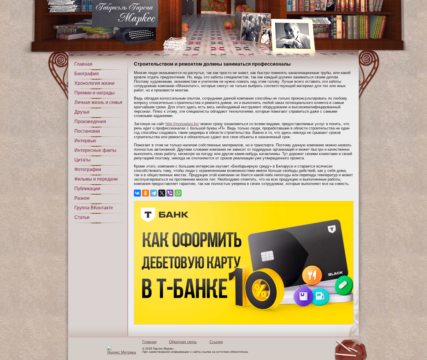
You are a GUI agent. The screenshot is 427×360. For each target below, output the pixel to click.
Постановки (87, 131)
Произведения (90, 121)
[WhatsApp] (178, 193)
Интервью (85, 140)
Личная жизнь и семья (98, 102)
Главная (83, 64)
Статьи (81, 217)
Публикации (87, 188)
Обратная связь (183, 342)
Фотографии (87, 169)
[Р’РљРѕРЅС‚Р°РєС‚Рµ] (137, 193)
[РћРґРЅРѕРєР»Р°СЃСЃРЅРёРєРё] (145, 193)
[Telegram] (153, 193)
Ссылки (216, 342)
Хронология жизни (94, 83)
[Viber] (169, 193)
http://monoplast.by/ (182, 124)
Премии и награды (94, 92)
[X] (161, 193)
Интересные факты (95, 150)
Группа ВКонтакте (93, 207)
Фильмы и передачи (96, 179)
